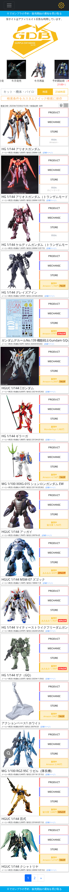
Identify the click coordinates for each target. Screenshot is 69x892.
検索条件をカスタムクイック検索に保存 (34, 98)
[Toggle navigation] (9, 5)
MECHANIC (54, 122)
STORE (54, 131)
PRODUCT (54, 112)
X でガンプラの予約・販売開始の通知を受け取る (34, 13)
